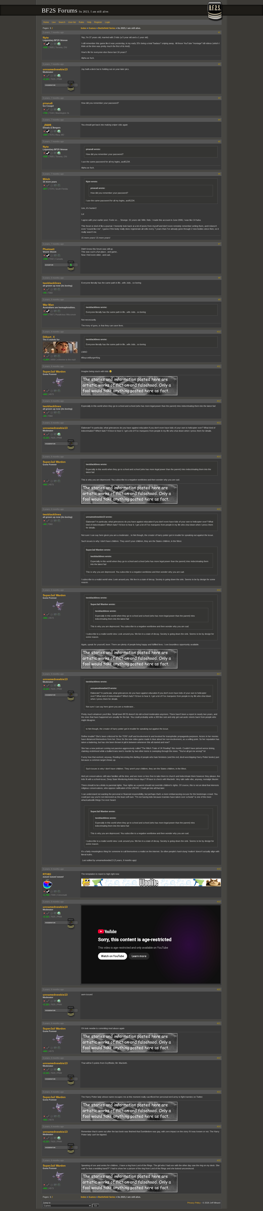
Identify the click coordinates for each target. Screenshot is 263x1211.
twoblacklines (52, 283)
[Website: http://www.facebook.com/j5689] (58, 132)
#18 (218, 869)
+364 (45, 135)
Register (98, 22)
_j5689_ (48, 124)
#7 (219, 244)
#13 (218, 423)
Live (54, 22)
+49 (44, 293)
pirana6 (48, 103)
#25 (218, 1160)
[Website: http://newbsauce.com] (58, 110)
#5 (219, 141)
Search (62, 22)
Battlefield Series (106, 28)
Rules (81, 22)
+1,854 (46, 359)
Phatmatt (48, 249)
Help (89, 22)
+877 (45, 189)
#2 (219, 64)
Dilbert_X (49, 336)
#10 (218, 332)
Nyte (46, 37)
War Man (48, 304)
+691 (45, 394)
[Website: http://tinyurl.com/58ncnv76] (58, 76)
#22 (218, 1058)
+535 (45, 47)
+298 (45, 259)
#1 (219, 32)
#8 (219, 278)
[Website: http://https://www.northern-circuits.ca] (58, 45)
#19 (218, 902)
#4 (219, 120)
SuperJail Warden (54, 371)
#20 (218, 989)
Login (107, 22)
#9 (219, 299)
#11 (218, 366)
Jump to (46, 1203)
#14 (218, 456)
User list (72, 22)
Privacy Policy (194, 1203)
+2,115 (46, 79)
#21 (218, 1023)
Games (92, 28)
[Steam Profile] (47, 45)
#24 (218, 1126)
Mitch (46, 179)
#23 (218, 1092)
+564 (45, 314)
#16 (218, 590)
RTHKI (47, 874)
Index (83, 28)
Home (46, 22)
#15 (218, 509)
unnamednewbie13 (55, 69)
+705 (45, 113)
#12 (218, 401)
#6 (219, 174)
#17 (218, 674)
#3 (219, 98)
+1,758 (46, 895)
